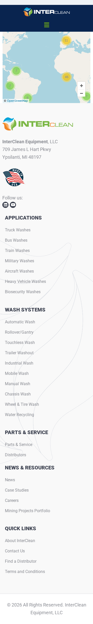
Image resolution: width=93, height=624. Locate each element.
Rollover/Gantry (19, 332)
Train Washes (17, 250)
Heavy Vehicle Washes (25, 281)
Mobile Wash (17, 373)
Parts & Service (18, 444)
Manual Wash (17, 383)
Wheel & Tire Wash (22, 404)
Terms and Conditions (25, 571)
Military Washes (19, 260)
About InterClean (20, 540)
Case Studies (17, 490)
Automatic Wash (20, 321)
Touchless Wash (20, 342)
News (10, 479)
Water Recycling (19, 414)
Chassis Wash (18, 394)
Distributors (15, 454)
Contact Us (15, 551)
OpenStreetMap (17, 101)
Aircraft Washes (19, 271)
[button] (46, 25)
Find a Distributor (20, 561)
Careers (12, 500)
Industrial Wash (19, 363)
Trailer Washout (19, 352)
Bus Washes (16, 240)
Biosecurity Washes (23, 291)
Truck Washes (17, 229)
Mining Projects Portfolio (27, 510)
